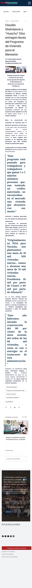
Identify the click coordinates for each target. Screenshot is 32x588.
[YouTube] (13, 536)
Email (7, 498)
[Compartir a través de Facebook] (6, 407)
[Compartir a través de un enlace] (19, 407)
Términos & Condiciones (8, 551)
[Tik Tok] (3, 536)
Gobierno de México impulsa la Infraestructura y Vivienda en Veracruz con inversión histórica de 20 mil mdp (15, 438)
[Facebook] (5, 536)
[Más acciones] (26, 21)
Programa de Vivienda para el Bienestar (16, 390)
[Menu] (29, 3)
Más (24, 11)
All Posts (6, 11)
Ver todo (24, 417)
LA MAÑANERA (9, 401)
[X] (8, 536)
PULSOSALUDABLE (11, 524)
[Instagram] (11, 536)
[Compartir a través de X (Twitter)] (10, 407)
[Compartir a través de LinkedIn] (15, 407)
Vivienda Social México (12, 397)
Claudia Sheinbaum (11, 387)
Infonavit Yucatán (11, 394)
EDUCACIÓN (16, 11)
